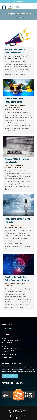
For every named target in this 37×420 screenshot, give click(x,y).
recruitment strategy (20, 105)
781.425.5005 (19, 1)
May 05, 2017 (8, 285)
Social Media (8, 165)
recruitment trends (9, 105)
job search (25, 56)
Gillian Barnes (9, 58)
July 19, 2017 (18, 167)
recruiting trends (16, 165)
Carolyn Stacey (9, 109)
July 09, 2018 (18, 109)
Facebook (7, 107)
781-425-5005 (7, 357)
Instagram (13, 107)
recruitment (8, 56)
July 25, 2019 (18, 58)
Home (12, 17)
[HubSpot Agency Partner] (18, 394)
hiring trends (14, 56)
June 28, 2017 (18, 227)
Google (20, 56)
